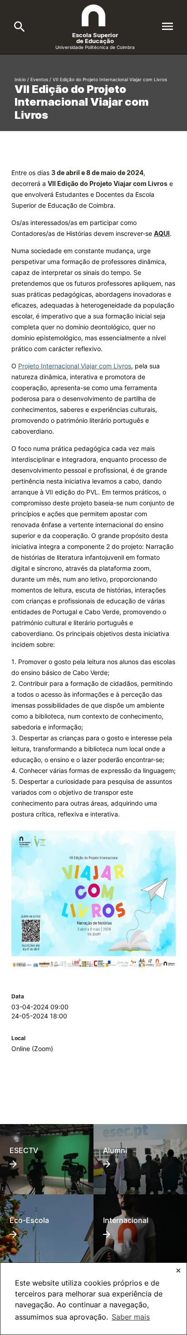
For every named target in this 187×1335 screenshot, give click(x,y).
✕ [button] (178, 1270)
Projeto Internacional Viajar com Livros (74, 366)
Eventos (39, 79)
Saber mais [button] (131, 1316)
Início (20, 79)
